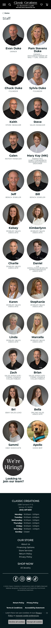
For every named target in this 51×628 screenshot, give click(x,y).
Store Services (25, 550)
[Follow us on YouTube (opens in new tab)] (28, 578)
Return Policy (25, 554)
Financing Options (25, 547)
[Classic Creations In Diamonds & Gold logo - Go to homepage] (25, 4)
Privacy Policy (25, 557)
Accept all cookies (34, 622)
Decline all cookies (16, 622)
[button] (9, 4)
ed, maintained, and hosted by (26, 588)
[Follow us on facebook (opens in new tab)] (15, 578)
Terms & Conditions (14, 608)
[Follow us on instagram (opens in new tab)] (22, 578)
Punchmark (41, 588)
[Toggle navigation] (4, 4)
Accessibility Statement (25, 590)
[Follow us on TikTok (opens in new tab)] (35, 578)
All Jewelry (25, 568)
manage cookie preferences (27, 616)
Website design (11, 588)
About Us (25, 544)
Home (7, 13)
